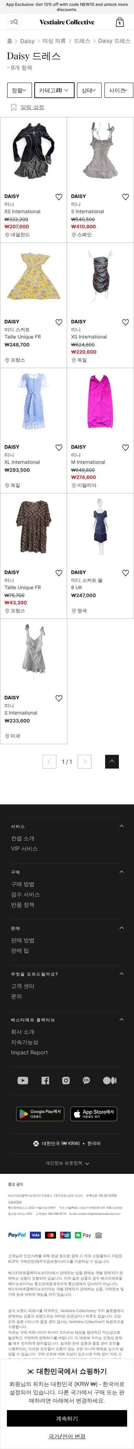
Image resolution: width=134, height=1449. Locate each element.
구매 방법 (23, 883)
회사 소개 (23, 1031)
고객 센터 (23, 985)
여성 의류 (54, 40)
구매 (16, 872)
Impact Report (29, 1052)
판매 (16, 928)
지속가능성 (24, 1042)
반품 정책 (23, 904)
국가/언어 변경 (67, 1436)
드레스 (82, 40)
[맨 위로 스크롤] (112, 762)
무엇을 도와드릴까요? (34, 974)
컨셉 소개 (23, 838)
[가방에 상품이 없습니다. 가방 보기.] (120, 22)
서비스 (18, 826)
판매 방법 (23, 940)
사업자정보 (15, 1202)
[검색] (14, 22)
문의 (16, 996)
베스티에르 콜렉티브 (33, 1019)
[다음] (84, 762)
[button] (120, 22)
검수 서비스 (25, 894)
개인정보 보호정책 (63, 1163)
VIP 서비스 (24, 848)
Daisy (27, 41)
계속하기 (67, 1418)
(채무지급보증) (46, 1261)
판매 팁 (20, 950)
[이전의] (49, 762)
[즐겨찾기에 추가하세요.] (59, 197)
